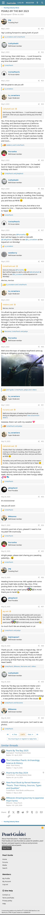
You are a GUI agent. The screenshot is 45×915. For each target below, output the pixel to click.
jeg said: (6, 611)
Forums (5, 862)
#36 (42, 577)
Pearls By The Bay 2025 (17, 750)
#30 (42, 347)
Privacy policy (7, 901)
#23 (42, 81)
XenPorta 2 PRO (7, 912)
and (14, 37)
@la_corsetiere (31, 239)
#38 (42, 646)
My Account (6, 881)
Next (30, 734)
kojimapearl (7, 14)
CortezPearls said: (9, 266)
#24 (42, 104)
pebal (8, 765)
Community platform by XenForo (21, 910)
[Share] (38, 28)
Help (4, 903)
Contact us (6, 895)
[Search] (42, 2)
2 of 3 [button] (22, 734)
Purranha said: (8, 410)
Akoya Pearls (18, 803)
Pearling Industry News (23, 753)
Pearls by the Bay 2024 (17, 772)
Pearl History (15, 765)
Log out (5, 884)
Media (4, 865)
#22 (42, 52)
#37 (42, 607)
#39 (42, 682)
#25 (42, 160)
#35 (42, 551)
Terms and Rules (8, 898)
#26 (42, 189)
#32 (42, 441)
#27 (42, 230)
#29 (42, 300)
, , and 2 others (20, 666)
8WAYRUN (27, 912)
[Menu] (3, 2)
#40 (42, 718)
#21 (42, 29)
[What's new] (37, 2)
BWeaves (9, 803)
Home (4, 859)
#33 (42, 497)
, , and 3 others (21, 390)
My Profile (6, 878)
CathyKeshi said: (8, 109)
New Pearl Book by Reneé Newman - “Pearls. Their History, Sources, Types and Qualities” (23, 785)
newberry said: (8, 304)
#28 (42, 261)
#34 (42, 525)
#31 (42, 405)
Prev (15, 734)
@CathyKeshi (6, 239)
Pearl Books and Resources (25, 790)
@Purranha (20, 234)
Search (4, 868)
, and (16, 331)
